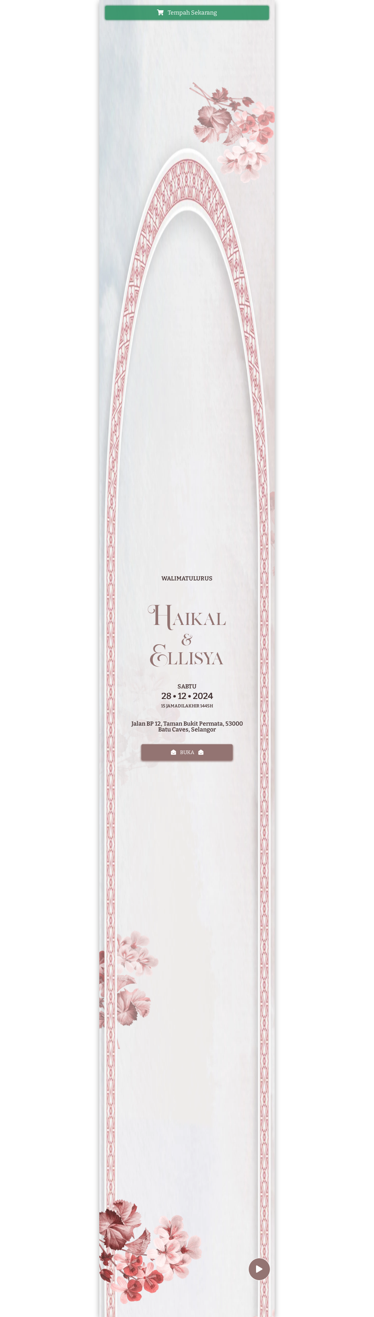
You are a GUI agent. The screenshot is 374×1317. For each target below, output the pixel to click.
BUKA (187, 752)
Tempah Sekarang (192, 12)
